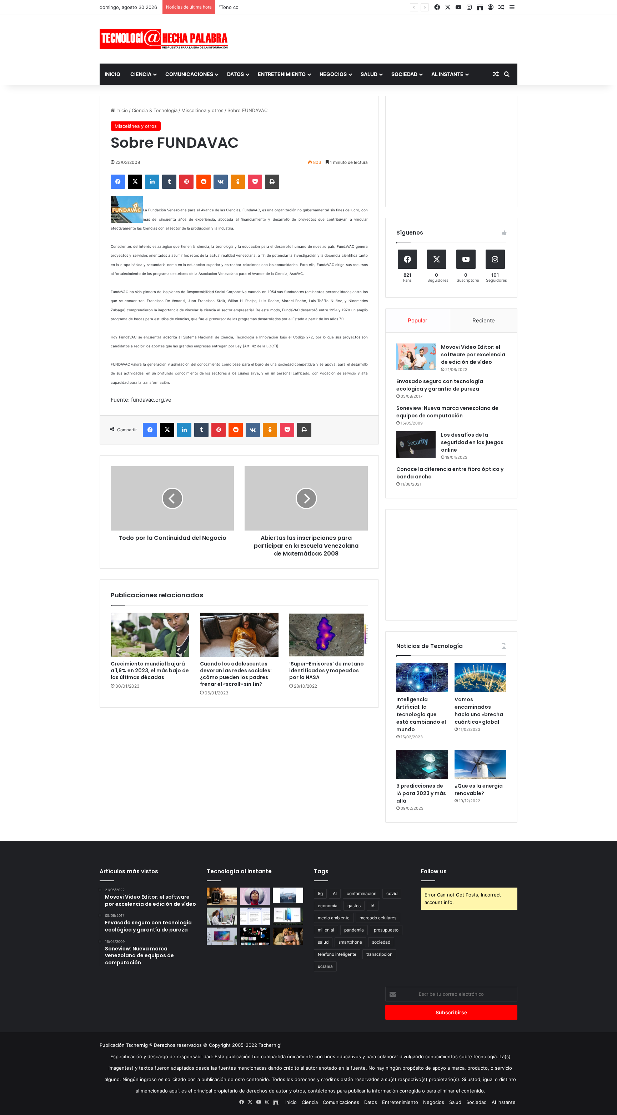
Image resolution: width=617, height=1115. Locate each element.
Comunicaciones (189, 74)
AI (335, 893)
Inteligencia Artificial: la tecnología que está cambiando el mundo (421, 714)
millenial (326, 930)
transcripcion (379, 954)
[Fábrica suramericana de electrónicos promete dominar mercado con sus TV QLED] (222, 936)
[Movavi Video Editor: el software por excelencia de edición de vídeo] (416, 356)
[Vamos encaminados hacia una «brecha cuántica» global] (480, 677)
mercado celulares (378, 917)
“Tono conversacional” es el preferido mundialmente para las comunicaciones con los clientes (323, 7)
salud (323, 942)
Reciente (483, 320)
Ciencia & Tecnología (154, 110)
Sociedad (404, 74)
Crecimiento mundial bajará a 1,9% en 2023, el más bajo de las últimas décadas (150, 670)
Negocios (333, 74)
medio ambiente (334, 917)
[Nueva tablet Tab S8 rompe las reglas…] (288, 936)
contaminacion (361, 893)
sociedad (381, 942)
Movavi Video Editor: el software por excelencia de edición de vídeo (473, 354)
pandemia (354, 930)
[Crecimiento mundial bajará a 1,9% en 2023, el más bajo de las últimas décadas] (150, 635)
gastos (354, 905)
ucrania (325, 966)
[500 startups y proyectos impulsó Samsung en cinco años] (255, 936)
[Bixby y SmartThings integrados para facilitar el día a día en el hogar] (255, 916)
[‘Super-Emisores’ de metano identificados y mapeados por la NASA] (328, 635)
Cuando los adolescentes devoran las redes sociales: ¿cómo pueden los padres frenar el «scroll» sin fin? (236, 674)
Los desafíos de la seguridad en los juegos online (472, 442)
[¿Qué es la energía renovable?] (480, 764)
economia (327, 905)
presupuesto (386, 930)
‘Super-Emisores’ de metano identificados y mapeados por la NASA (326, 670)
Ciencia (140, 74)
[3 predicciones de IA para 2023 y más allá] (422, 764)
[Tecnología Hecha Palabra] (166, 39)
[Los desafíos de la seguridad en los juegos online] (416, 444)
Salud (369, 74)
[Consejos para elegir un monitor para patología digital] (222, 916)
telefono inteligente (337, 954)
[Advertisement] (380, 38)
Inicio (112, 74)
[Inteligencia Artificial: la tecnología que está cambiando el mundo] (422, 677)
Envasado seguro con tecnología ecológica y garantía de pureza (439, 385)
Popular (417, 320)
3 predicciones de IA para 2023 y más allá (421, 793)
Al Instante (447, 74)
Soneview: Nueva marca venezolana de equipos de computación (447, 412)
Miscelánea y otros (202, 110)
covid (391, 893)
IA (373, 905)
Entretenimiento (282, 74)
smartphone (350, 942)
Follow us (434, 871)
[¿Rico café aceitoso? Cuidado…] (222, 896)
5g (320, 893)
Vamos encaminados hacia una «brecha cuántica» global (479, 710)
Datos (235, 74)
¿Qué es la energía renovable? (479, 789)
